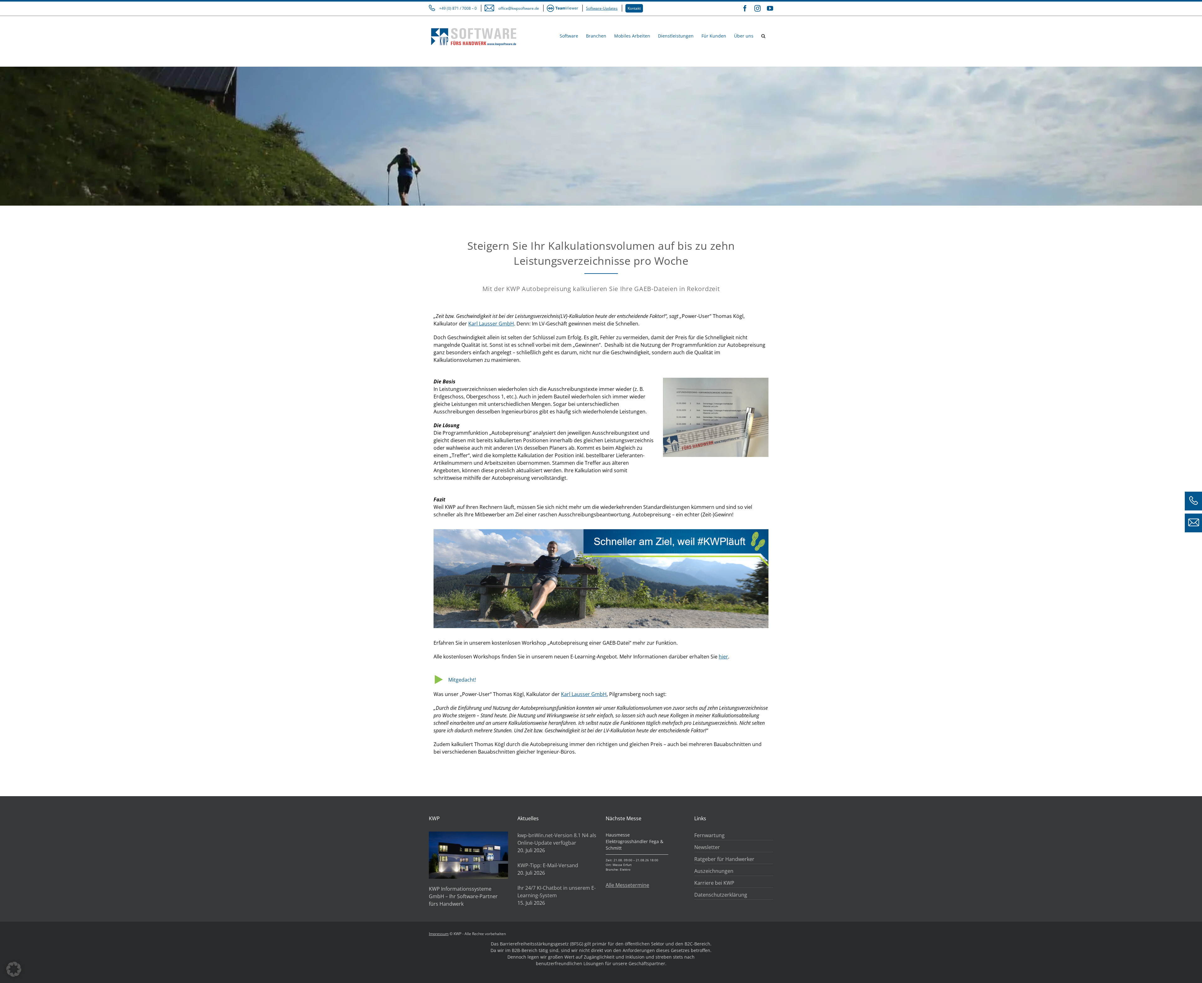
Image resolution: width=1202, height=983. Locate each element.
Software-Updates (602, 8)
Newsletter (707, 847)
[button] (763, 35)
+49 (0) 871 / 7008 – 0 (458, 8)
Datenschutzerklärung (720, 894)
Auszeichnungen (713, 871)
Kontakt (634, 8)
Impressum (439, 933)
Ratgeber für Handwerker (724, 859)
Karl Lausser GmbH (491, 323)
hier (723, 656)
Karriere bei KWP (714, 882)
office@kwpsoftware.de (518, 8)
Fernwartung (709, 835)
